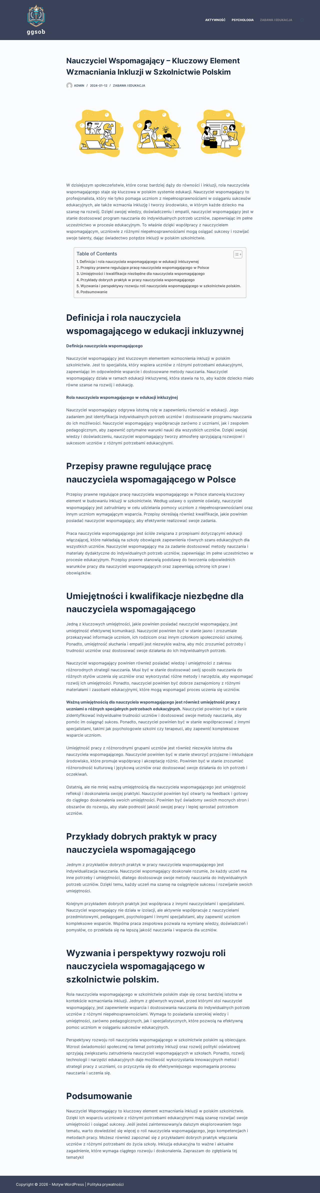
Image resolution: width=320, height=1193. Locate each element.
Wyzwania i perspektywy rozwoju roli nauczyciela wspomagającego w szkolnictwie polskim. (160, 286)
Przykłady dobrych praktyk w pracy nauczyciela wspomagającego (137, 280)
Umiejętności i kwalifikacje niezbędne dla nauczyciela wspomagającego (142, 273)
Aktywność (215, 20)
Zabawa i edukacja (276, 20)
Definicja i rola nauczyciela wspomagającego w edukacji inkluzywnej (139, 261)
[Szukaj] (302, 20)
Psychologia (243, 20)
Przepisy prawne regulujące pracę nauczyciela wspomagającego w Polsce (144, 267)
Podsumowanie (93, 292)
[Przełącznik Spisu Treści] (235, 254)
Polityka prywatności (105, 1184)
